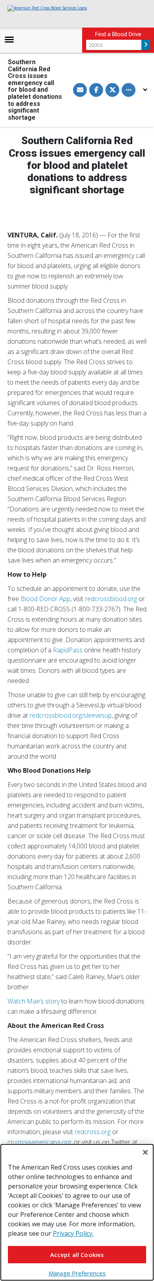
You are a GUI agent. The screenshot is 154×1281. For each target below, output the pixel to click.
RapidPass (68, 650)
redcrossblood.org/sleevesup (71, 715)
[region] (77, 1212)
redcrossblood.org (111, 598)
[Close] (145, 1152)
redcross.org (93, 1131)
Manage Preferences (77, 1273)
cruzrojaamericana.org (39, 1142)
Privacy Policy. (73, 1233)
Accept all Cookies (77, 1255)
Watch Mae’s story (34, 1001)
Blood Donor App (45, 598)
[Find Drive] (145, 45)
